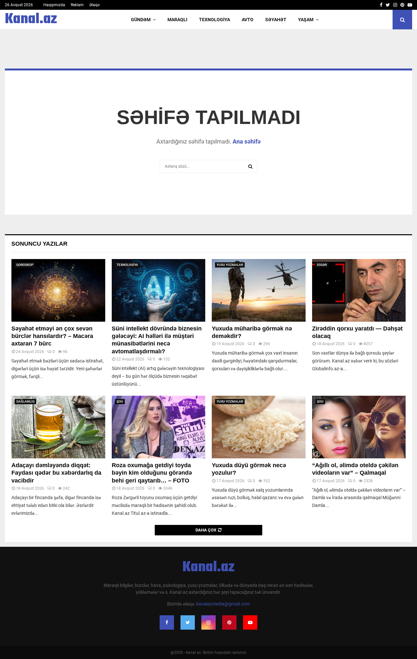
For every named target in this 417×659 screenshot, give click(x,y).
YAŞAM (305, 19)
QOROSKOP (24, 265)
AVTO (247, 19)
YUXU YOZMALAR (230, 265)
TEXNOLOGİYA (214, 19)
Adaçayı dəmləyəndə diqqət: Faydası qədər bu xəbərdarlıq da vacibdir (56, 473)
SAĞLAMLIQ (25, 401)
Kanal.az (31, 19)
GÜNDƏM (141, 19)
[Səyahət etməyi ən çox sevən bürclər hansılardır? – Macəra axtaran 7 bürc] (58, 290)
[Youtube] (250, 622)
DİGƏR (322, 265)
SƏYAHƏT (275, 19)
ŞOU (120, 401)
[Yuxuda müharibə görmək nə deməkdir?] (259, 290)
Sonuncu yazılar (39, 243)
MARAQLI (177, 19)
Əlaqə (94, 5)
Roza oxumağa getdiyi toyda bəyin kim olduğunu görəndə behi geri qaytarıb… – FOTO (152, 473)
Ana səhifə (247, 141)
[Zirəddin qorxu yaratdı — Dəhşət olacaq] (359, 290)
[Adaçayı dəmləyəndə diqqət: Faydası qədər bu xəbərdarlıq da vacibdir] (58, 427)
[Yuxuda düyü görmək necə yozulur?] (259, 427)
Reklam (77, 5)
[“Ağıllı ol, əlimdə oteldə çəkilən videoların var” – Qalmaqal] (359, 427)
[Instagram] (208, 622)
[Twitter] (187, 622)
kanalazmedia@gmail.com (223, 603)
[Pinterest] (229, 622)
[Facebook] (167, 622)
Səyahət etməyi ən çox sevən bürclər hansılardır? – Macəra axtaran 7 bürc (52, 336)
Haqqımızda (54, 5)
